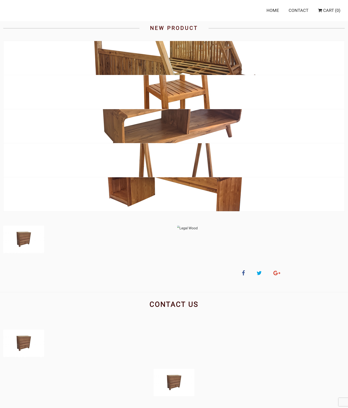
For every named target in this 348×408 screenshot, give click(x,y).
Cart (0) (331, 10)
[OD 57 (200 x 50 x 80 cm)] (174, 194)
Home (272, 10)
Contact (298, 10)
